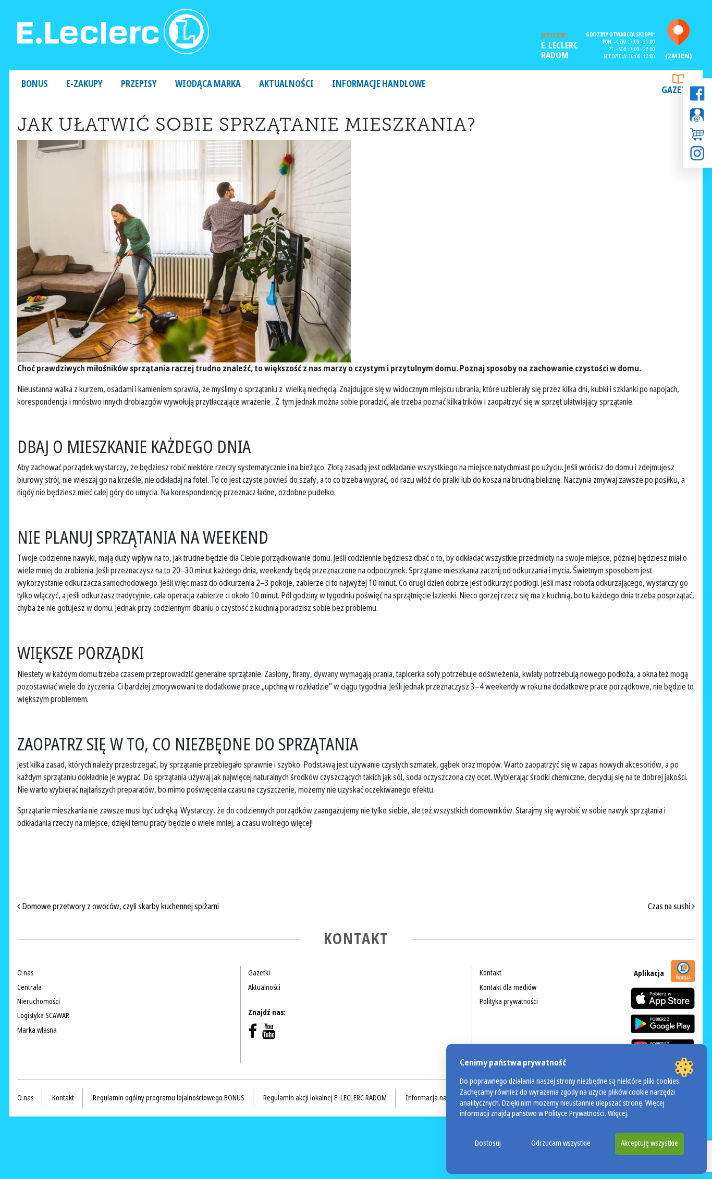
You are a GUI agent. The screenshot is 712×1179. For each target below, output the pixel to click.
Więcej (617, 1113)
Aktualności (286, 84)
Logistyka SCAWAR (43, 1015)
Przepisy (139, 84)
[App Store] (663, 998)
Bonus (34, 84)
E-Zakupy (84, 84)
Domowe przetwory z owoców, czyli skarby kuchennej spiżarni (119, 906)
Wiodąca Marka (208, 84)
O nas (25, 973)
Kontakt (490, 973)
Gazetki (678, 90)
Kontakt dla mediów (508, 987)
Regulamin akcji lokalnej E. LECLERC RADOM (325, 1098)
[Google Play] (663, 1023)
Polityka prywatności (509, 1001)
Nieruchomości (38, 1001)
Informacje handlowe (379, 84)
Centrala (29, 987)
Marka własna (37, 1030)
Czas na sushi (670, 906)
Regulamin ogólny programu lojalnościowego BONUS (168, 1098)
